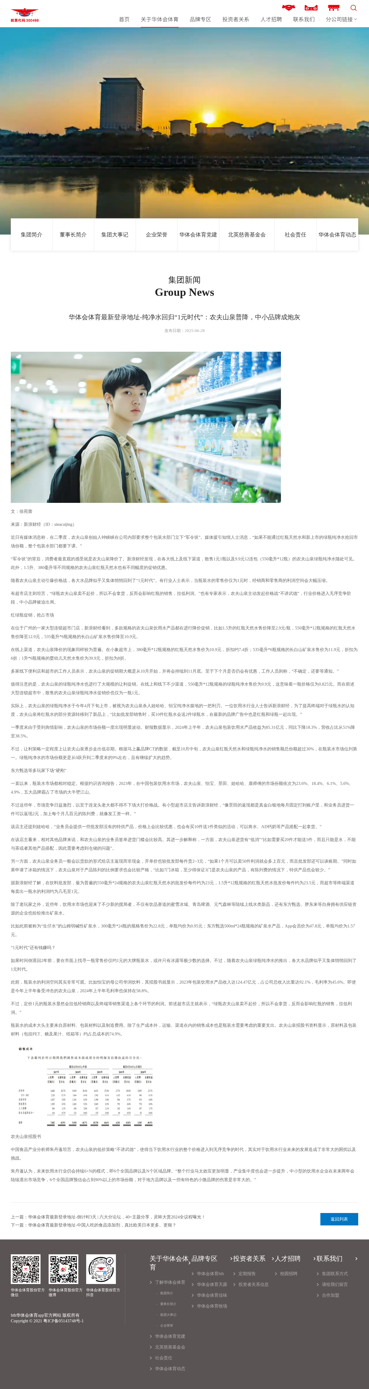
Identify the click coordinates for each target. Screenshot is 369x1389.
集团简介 (31, 235)
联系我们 (304, 19)
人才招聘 (271, 19)
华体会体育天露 (212, 1284)
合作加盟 (330, 1295)
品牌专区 (200, 19)
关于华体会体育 (160, 19)
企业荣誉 (156, 235)
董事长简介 (73, 235)
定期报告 (247, 1273)
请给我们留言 (335, 1284)
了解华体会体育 (170, 1282)
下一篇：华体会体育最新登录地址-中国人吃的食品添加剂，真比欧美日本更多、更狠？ (93, 1225)
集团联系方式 (335, 1273)
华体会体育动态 (337, 235)
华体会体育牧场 (212, 1306)
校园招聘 (288, 1273)
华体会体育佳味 (212, 1295)
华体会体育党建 (198, 235)
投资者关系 (235, 19)
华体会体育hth (210, 1273)
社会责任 (295, 235)
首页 (124, 19)
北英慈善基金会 (247, 235)
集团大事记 (114, 235)
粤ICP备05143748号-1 (63, 1321)
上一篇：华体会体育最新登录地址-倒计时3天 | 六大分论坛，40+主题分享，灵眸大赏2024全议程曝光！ (108, 1217)
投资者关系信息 (254, 1284)
